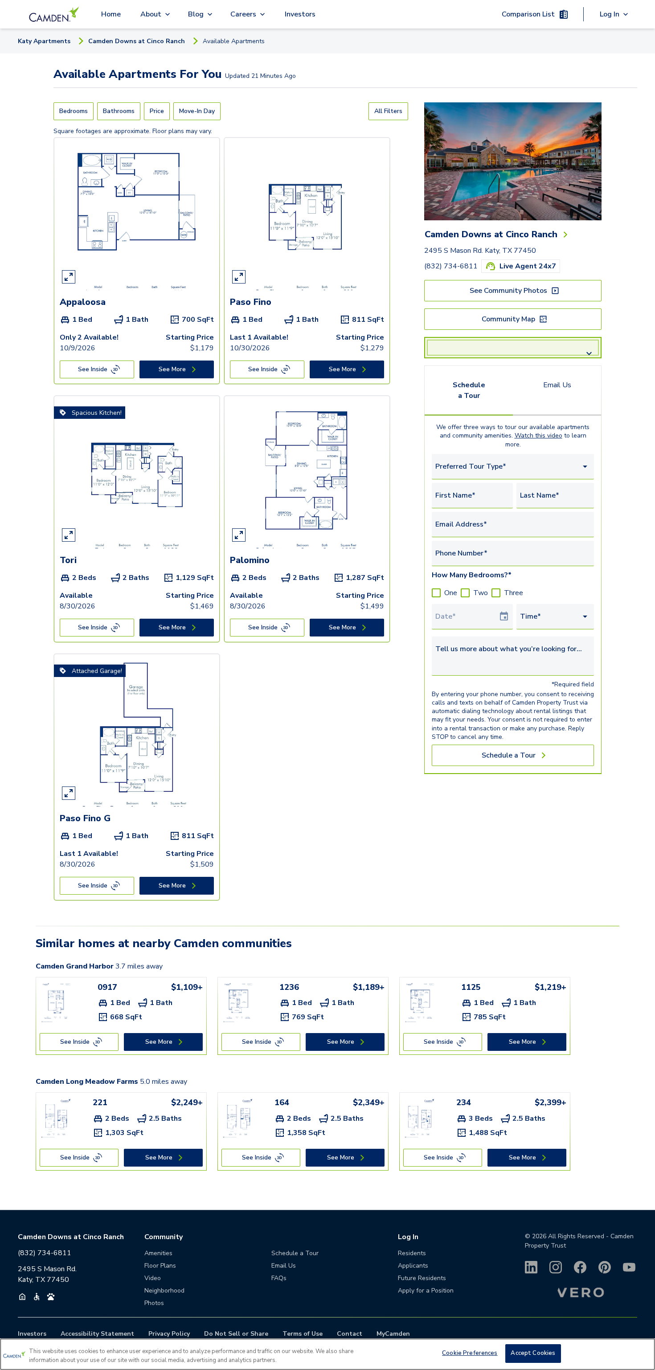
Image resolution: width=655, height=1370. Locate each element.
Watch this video (538, 435)
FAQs (279, 1278)
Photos (154, 1303)
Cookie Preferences (469, 1353)
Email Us (557, 385)
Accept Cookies (533, 1353)
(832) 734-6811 (451, 266)
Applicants (413, 1265)
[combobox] (513, 466)
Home (111, 14)
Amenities (158, 1253)
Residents (412, 1253)
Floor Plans (160, 1265)
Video (152, 1278)
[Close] (641, 1353)
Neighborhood (164, 1290)
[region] (327, 1354)
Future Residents (422, 1278)
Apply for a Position (426, 1290)
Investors (300, 14)
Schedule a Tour (469, 390)
